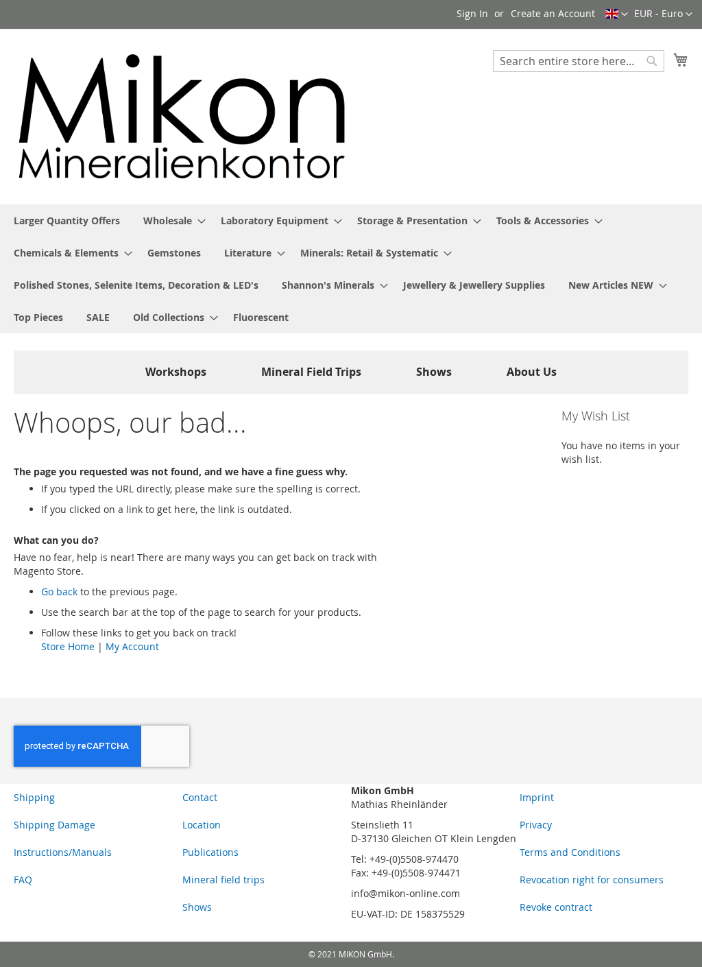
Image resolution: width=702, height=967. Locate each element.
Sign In (472, 13)
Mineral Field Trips (311, 371)
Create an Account (553, 13)
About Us (532, 371)
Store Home (68, 646)
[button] (663, 14)
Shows (434, 371)
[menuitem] (66, 220)
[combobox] (578, 61)
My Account (132, 646)
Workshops (175, 371)
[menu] (351, 268)
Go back (59, 591)
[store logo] (182, 116)
